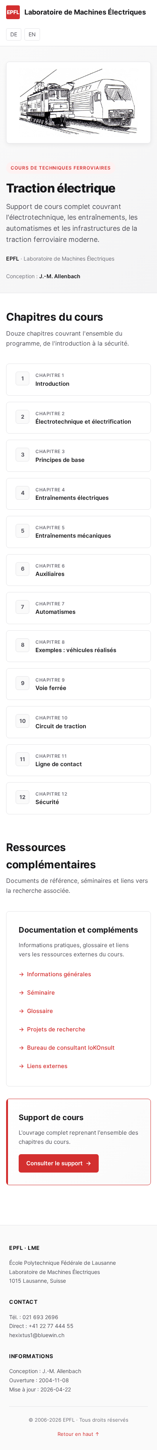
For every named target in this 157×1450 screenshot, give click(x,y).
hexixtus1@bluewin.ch (36, 1335)
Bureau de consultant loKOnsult (71, 1047)
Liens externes (47, 1066)
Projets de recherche (56, 1029)
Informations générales (59, 974)
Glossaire (40, 1011)
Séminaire (41, 992)
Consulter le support (58, 1163)
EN (32, 34)
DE (13, 34)
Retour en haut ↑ (78, 1434)
